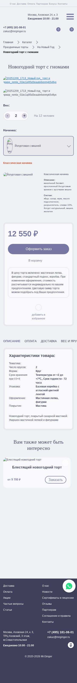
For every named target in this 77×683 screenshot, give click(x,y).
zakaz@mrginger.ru (14, 31)
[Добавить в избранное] (65, 463)
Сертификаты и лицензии (58, 597)
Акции (6, 597)
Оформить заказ (39, 249)
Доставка (21, 4)
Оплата (31, 4)
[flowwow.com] (71, 645)
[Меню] (70, 17)
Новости (47, 591)
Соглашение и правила (56, 615)
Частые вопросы (13, 603)
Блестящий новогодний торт (37, 467)
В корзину (35, 260)
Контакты (62, 4)
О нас (13, 4)
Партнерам (42, 4)
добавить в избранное (38, 316)
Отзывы (47, 603)
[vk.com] (57, 645)
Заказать (56, 480)
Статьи (7, 609)
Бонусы (53, 4)
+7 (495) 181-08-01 (14, 27)
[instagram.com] (64, 645)
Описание (11, 341)
